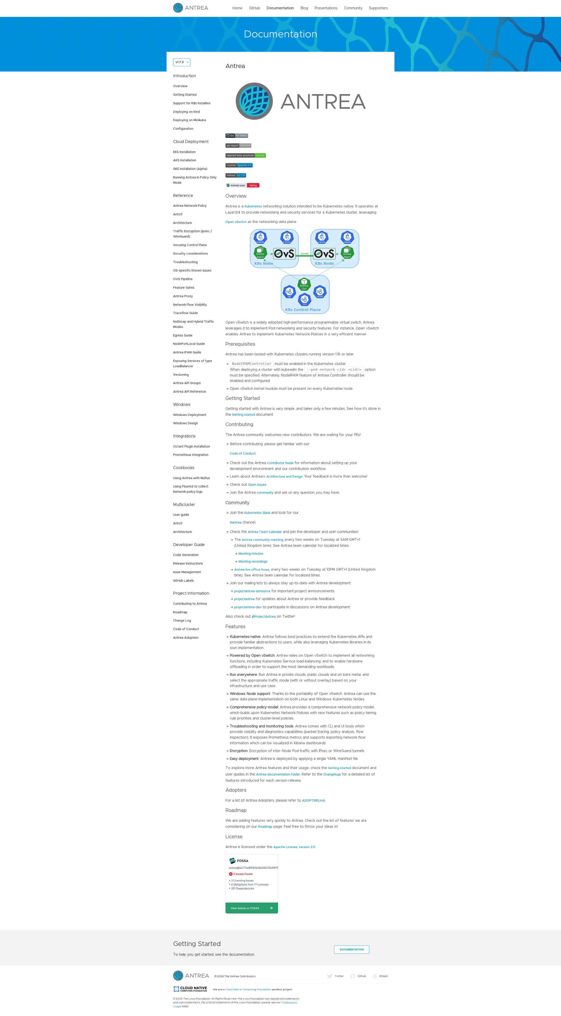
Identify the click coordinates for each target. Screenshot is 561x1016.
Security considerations (190, 253)
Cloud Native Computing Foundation (248, 989)
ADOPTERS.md (313, 800)
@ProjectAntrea (264, 616)
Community (353, 8)
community (265, 492)
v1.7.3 (180, 62)
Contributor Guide (280, 463)
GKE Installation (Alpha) (190, 169)
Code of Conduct (186, 629)
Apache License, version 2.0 (294, 847)
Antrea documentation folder (278, 774)
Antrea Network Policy (190, 205)
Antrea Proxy (183, 296)
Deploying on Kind (186, 111)
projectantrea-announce (252, 591)
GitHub (254, 8)
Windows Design (185, 423)
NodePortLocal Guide (189, 343)
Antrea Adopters (186, 637)
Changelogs (332, 774)
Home (237, 8)
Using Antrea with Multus (191, 478)
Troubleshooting (185, 262)
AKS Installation (184, 160)
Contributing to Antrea (190, 603)
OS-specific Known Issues (192, 270)
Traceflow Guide (185, 313)
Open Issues (257, 484)
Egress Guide (182, 335)
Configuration (183, 128)
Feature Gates (183, 287)
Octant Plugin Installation (191, 446)
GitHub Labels (183, 580)
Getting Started (185, 94)
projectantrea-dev (248, 607)
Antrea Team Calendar (265, 532)
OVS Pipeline (183, 279)
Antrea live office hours (251, 569)
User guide (181, 514)
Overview (180, 86)
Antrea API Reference (189, 391)
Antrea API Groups (187, 383)
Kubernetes (253, 206)
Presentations (326, 8)
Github (361, 976)
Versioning (181, 374)
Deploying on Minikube (189, 120)
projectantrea (244, 599)
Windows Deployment (189, 415)
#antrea (235, 522)
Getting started (243, 414)
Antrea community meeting (262, 539)
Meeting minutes (251, 553)
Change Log (182, 620)
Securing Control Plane (190, 245)
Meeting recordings (253, 561)
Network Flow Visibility (190, 304)
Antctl (177, 214)
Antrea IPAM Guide (187, 352)
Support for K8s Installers (192, 103)
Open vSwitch (236, 222)
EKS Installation (184, 152)
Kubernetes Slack (257, 512)
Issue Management (187, 572)
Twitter (339, 976)
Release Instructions (188, 563)
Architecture (182, 223)
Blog (304, 8)
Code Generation (186, 555)
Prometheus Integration (190, 455)
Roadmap (180, 612)
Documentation (280, 8)
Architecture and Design (284, 476)
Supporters (378, 8)
